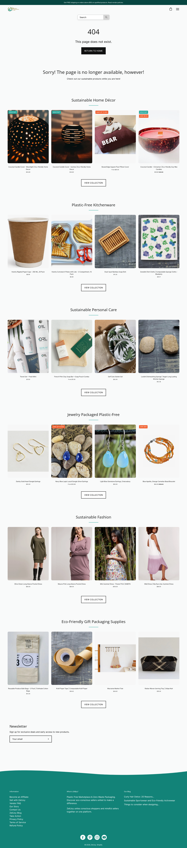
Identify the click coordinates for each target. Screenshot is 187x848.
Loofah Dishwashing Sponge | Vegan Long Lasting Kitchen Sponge (159, 378)
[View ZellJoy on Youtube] (104, 837)
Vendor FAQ (15, 803)
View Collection (93, 183)
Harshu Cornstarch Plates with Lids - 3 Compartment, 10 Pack (72, 273)
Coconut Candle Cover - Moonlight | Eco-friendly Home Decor (28, 168)
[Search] (106, 17)
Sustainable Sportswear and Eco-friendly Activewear (149, 800)
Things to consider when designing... (141, 804)
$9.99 (71, 277)
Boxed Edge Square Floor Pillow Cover (115, 167)
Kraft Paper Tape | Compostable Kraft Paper (71, 688)
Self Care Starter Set (115, 377)
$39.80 (158, 172)
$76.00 (159, 691)
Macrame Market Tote (115, 688)
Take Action (15, 816)
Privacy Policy (16, 819)
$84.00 (28, 586)
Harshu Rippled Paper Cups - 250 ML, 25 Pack (28, 272)
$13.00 (28, 693)
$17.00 (28, 379)
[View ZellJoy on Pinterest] (89, 837)
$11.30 (115, 274)
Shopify (99, 845)
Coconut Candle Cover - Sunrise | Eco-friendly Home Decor (72, 168)
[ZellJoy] (13, 9)
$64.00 (158, 484)
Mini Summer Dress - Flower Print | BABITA (115, 584)
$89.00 (159, 586)
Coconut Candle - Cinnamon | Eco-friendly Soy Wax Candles (158, 168)
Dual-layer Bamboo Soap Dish (115, 272)
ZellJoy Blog (15, 813)
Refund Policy (16, 825)
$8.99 (28, 274)
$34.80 (28, 172)
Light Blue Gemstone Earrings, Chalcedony (115, 481)
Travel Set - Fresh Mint (28, 377)
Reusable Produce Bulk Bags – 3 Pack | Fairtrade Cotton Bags (28, 690)
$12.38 (159, 381)
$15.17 (159, 277)
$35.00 (28, 484)
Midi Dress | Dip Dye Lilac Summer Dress (158, 584)
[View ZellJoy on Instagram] (97, 837)
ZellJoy (93, 845)
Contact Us (15, 809)
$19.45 (72, 691)
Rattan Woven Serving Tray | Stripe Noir (159, 688)
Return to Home (93, 51)
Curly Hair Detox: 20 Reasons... (139, 796)
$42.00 (115, 379)
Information (14, 791)
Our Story (14, 806)
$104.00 (115, 586)
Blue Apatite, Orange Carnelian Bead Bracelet (159, 481)
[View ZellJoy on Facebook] (82, 837)
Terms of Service (18, 822)
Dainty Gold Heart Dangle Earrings (28, 481)
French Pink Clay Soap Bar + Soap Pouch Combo (71, 377)
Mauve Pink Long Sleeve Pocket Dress (72, 584)
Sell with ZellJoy (17, 800)
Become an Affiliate (19, 797)
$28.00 (115, 691)
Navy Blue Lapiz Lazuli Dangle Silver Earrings (71, 481)
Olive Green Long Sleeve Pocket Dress (28, 584)
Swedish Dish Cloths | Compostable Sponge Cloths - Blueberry (158, 273)
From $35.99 (72, 484)
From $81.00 (115, 169)
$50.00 (115, 484)
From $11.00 (71, 379)
